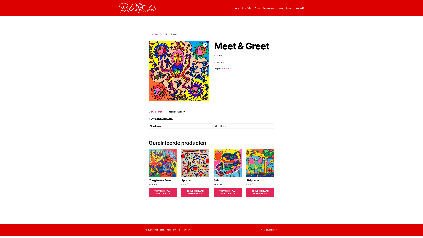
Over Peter (247, 8)
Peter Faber (160, 34)
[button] (205, 45)
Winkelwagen (269, 8)
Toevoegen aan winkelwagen (162, 192)
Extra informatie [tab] (156, 112)
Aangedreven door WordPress (180, 230)
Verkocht (300, 8)
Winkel (257, 8)
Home (236, 8)
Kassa (280, 8)
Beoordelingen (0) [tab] (177, 112)
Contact (289, 8)
